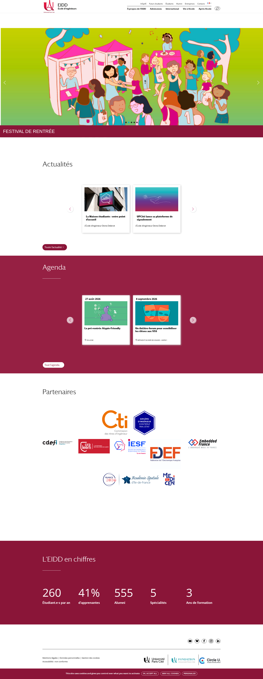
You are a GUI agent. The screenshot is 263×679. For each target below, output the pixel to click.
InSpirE (143, 4)
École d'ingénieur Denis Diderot (100, 226)
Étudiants (170, 4)
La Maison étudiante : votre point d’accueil (105, 218)
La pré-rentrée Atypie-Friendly (102, 328)
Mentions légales (50, 658)
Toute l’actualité (53, 247)
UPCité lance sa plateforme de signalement (155, 218)
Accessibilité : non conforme (55, 661)
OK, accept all (150, 673)
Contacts (201, 4)
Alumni (179, 4)
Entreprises (190, 4)
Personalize (190, 673)
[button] (4, 82)
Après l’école (205, 9)
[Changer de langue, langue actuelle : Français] (209, 3)
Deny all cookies (170, 673)
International (172, 9)
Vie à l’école (189, 9)
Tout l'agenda (51, 365)
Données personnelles (70, 658)
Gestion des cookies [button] (91, 658)
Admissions (156, 9)
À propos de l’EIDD (136, 9)
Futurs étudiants (156, 4)
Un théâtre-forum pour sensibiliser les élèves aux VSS (156, 330)
